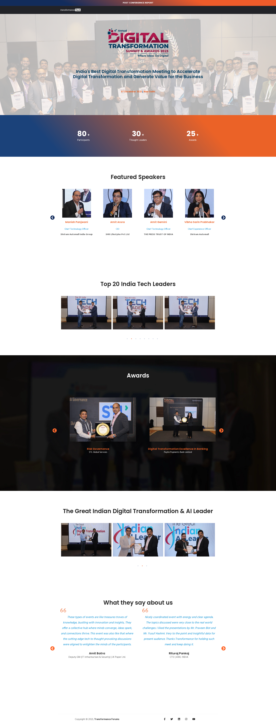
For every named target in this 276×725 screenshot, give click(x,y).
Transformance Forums (106, 719)
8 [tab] (157, 338)
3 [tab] (135, 338)
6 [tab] (148, 338)
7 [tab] (153, 338)
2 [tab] (131, 338)
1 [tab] (127, 338)
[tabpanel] (86, 312)
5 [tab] (144, 338)
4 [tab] (140, 338)
